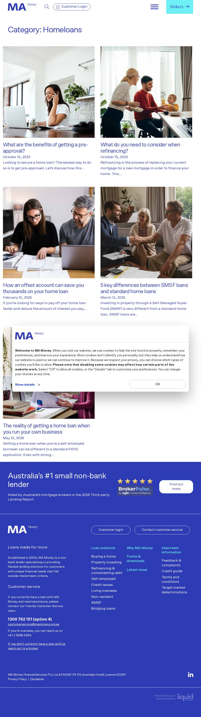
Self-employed (103, 579)
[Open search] (47, 7)
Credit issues (102, 585)
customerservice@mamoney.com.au (33, 624)
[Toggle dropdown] (187, 6)
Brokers (176, 6)
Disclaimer (37, 679)
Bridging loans (103, 608)
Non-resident (102, 597)
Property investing (106, 562)
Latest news (137, 570)
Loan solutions (103, 548)
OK (157, 384)
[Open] (154, 7)
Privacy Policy (17, 679)
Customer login (111, 530)
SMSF (96, 603)
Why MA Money (140, 548)
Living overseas (104, 591)
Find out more (176, 487)
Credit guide (172, 571)
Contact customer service (162, 530)
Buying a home (103, 556)
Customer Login (74, 6)
